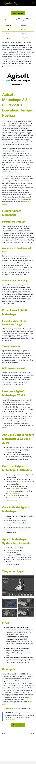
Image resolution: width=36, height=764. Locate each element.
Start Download (18, 13)
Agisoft (23, 25)
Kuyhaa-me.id (10, 720)
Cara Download (14, 493)
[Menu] (33, 3)
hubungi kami (13, 500)
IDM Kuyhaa (15, 488)
